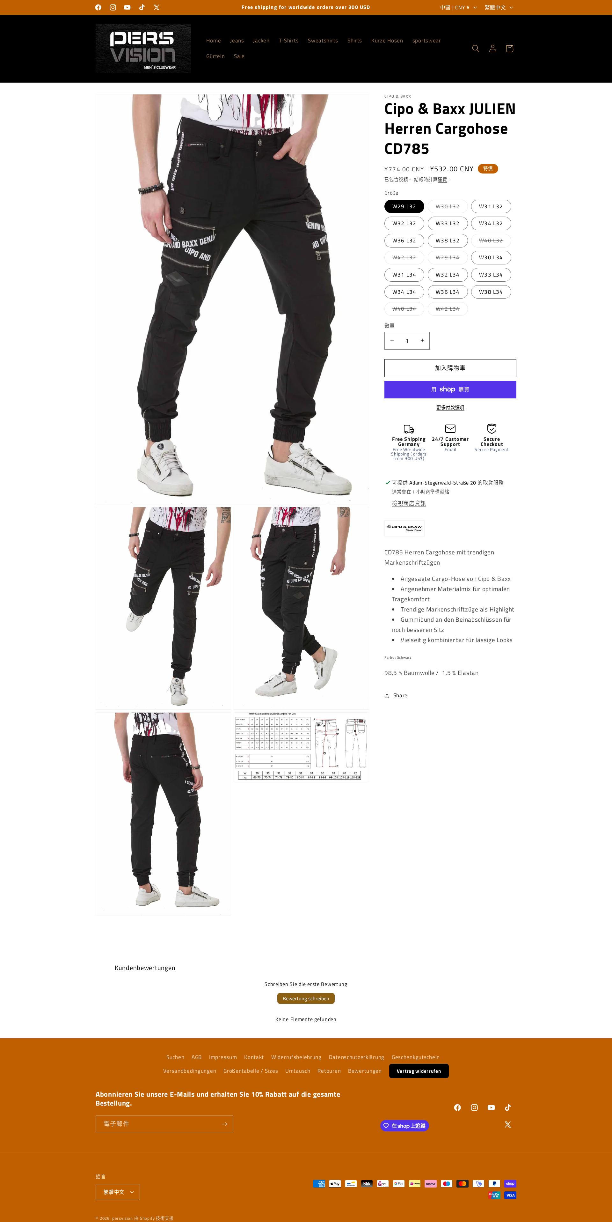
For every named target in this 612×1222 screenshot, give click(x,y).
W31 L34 (404, 274)
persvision (122, 1218)
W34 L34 (404, 291)
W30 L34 (491, 257)
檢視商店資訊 (409, 503)
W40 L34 (407, 310)
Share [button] (400, 695)
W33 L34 (491, 274)
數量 (389, 325)
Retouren (329, 1071)
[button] (475, 48)
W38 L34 (491, 291)
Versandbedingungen (189, 1071)
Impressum (223, 1057)
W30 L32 (450, 207)
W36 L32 (404, 240)
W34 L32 (491, 223)
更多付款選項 (450, 407)
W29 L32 (404, 206)
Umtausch (297, 1071)
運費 (442, 179)
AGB (197, 1057)
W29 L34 (450, 258)
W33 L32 (448, 223)
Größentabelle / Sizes (250, 1071)
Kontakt (254, 1057)
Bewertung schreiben (306, 998)
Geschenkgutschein (416, 1057)
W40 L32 (494, 241)
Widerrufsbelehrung (296, 1057)
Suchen (175, 1057)
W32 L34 (448, 274)
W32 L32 (404, 223)
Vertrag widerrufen (419, 1071)
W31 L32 (491, 206)
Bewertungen (365, 1071)
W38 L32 (448, 240)
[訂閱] (224, 1124)
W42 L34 (450, 310)
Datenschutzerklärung (356, 1057)
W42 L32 (407, 258)
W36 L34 (448, 291)
